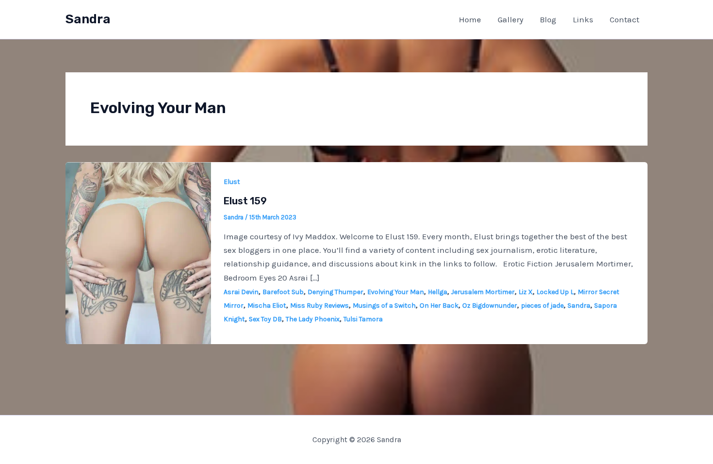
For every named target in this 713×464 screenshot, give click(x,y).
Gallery (510, 19)
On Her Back (439, 305)
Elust (232, 182)
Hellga (437, 292)
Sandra (88, 19)
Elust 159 (245, 201)
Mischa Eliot (266, 305)
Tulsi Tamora (363, 319)
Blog (548, 19)
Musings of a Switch (384, 305)
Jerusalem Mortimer (483, 292)
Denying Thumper (335, 292)
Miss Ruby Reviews (319, 305)
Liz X (526, 292)
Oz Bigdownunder (489, 305)
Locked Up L (555, 292)
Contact (624, 19)
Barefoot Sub (283, 292)
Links (583, 19)
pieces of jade (542, 305)
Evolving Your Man (395, 292)
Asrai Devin (241, 292)
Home (470, 19)
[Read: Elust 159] (138, 252)
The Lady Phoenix (313, 319)
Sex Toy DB (265, 319)
